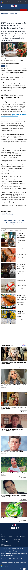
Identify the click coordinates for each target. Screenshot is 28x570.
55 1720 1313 (16, 543)
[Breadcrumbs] (2, 13)
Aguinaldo (10, 213)
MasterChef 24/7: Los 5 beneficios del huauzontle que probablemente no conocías (22, 296)
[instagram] (12, 528)
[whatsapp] (18, 528)
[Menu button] (2, 5)
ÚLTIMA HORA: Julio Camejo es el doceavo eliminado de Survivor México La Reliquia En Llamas (22, 265)
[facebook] (16, 528)
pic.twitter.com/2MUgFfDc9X (9, 157)
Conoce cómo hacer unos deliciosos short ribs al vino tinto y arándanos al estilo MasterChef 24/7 (22, 250)
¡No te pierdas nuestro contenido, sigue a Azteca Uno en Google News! (14, 222)
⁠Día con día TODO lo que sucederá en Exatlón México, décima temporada (21, 312)
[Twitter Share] (4, 66)
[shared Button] (6, 66)
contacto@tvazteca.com (19, 541)
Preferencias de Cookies (16, 548)
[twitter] (9, 528)
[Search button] (25, 5)
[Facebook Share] (2, 66)
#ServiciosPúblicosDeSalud (16, 154)
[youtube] (14, 528)
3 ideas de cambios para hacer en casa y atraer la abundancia (21, 234)
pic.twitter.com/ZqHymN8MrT (9, 202)
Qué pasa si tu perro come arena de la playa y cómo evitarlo (21, 281)
